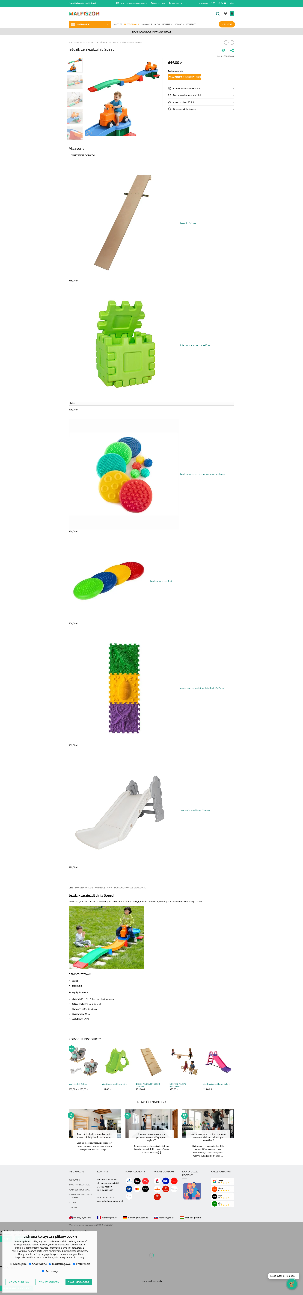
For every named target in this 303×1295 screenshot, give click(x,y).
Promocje (147, 24)
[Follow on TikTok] (216, 3)
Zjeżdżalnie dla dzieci (106, 42)
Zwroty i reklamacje (79, 1185)
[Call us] (222, 3)
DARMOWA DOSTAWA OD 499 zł (151, 31)
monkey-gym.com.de (138, 1217)
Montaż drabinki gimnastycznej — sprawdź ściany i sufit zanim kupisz (95, 1135)
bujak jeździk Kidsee (78, 1084)
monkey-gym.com (82, 1217)
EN (230, 3)
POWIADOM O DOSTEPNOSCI (184, 77)
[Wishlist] (225, 14)
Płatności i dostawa (79, 1190)
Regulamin (74, 1180)
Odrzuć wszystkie (19, 1281)
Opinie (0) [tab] (100, 888)
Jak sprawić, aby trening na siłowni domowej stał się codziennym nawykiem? (208, 1137)
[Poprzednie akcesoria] (71, 163)
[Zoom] (89, 133)
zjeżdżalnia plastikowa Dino (114, 1084)
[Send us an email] (219, 3)
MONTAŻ (166, 24)
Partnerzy (51, 1271)
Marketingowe (61, 1264)
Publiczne (227, 24)
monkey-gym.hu (193, 1217)
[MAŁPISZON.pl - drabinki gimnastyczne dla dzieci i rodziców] (84, 13)
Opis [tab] (71, 888)
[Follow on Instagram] (214, 3)
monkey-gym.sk (166, 1217)
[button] (201, 88)
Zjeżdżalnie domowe (131, 42)
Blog (157, 24)
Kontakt (191, 24)
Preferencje (83, 1264)
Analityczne (39, 1264)
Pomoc (178, 24)
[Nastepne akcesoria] (71, 880)
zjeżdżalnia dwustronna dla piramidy (148, 1085)
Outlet (118, 24)
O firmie (73, 1207)
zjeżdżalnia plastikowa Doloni (216, 1084)
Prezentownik (131, 24)
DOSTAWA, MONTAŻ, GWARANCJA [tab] (130, 888)
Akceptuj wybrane (49, 1281)
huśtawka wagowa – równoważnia (178, 1085)
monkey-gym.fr (109, 1217)
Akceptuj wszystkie (78, 1281)
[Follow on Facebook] (211, 3)
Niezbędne (20, 1264)
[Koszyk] (232, 13)
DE (233, 3)
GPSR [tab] (109, 888)
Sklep (90, 42)
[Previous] (90, 97)
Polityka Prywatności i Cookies (80, 1196)
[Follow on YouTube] (225, 3)
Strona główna (77, 42)
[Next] (158, 97)
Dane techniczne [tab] (84, 888)
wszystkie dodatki (83, 155)
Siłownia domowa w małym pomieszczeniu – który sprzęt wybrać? (151, 1137)
